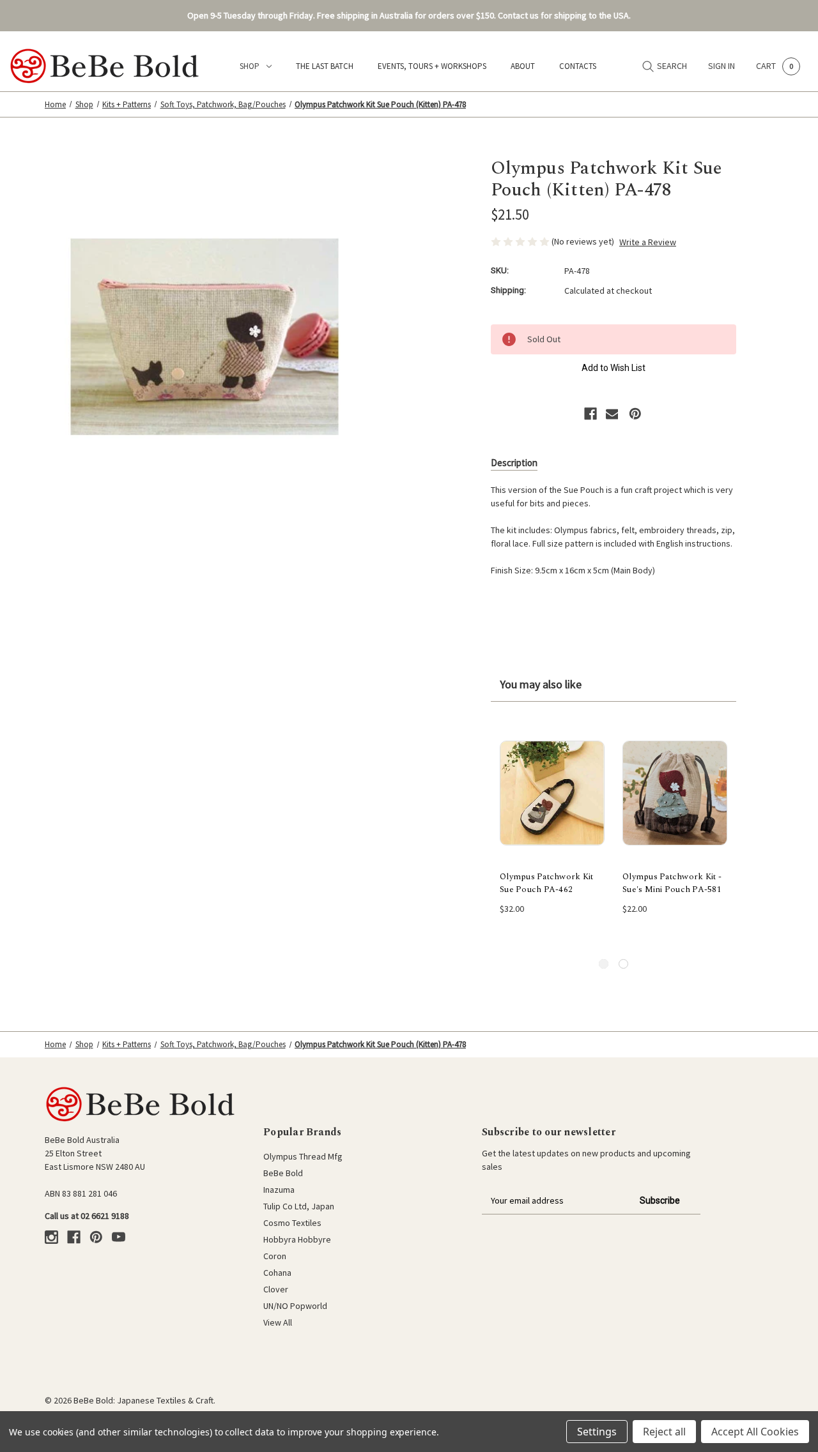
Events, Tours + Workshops (432, 66)
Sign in (721, 66)
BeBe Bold (283, 1173)
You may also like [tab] (541, 684)
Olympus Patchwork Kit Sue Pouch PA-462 (546, 883)
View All (277, 1322)
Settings (597, 1432)
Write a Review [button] (647, 242)
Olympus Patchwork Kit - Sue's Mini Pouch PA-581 (672, 883)
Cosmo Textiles (292, 1223)
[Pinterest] (635, 414)
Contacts (577, 66)
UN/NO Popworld (295, 1306)
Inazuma (279, 1189)
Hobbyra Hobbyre (297, 1239)
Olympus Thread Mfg (303, 1156)
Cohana (277, 1272)
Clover (275, 1289)
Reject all (664, 1432)
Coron (274, 1256)
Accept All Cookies (755, 1432)
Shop (249, 66)
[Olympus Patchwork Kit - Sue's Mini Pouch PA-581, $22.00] (674, 793)
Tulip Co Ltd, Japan (298, 1206)
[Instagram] (51, 1237)
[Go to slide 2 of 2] (623, 964)
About (523, 66)
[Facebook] (590, 414)
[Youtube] (118, 1237)
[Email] (612, 414)
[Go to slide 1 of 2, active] (603, 964)
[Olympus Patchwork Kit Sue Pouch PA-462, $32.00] (552, 793)
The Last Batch (324, 66)
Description (514, 463)
